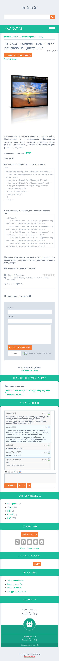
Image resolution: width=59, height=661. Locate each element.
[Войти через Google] (35, 542)
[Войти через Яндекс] (29, 542)
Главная (7, 37)
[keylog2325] (49, 413)
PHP (9, 511)
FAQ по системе (14, 588)
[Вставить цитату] (20, 472)
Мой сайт (29, 8)
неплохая (29, 278)
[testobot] (49, 445)
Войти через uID (29, 535)
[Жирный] (6, 472)
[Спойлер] (17, 472)
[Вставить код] (14, 472)
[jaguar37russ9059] (49, 452)
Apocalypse (20, 275)
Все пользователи (28, 645)
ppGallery (11, 280)
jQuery (40, 37)
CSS (9, 518)
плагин (39, 278)
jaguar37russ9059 (13, 452)
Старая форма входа (29, 548)
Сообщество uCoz (15, 584)
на (35, 278)
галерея (15, 278)
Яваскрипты (12, 504)
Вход (36, 371)
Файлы (16, 37)
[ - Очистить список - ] (14, 395)
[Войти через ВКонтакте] (17, 542)
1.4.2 (9, 278)
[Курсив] (9, 472)
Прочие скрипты (28, 37)
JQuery (46, 278)
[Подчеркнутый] (12, 472)
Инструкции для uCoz (16, 591)
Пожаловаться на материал (18, 55)
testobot (9, 445)
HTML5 (10, 515)
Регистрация (26, 371)
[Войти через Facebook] (23, 542)
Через (21, 278)
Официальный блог (15, 581)
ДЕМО (28, 153)
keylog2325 (11, 413)
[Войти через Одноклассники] (41, 542)
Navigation (14, 28)
